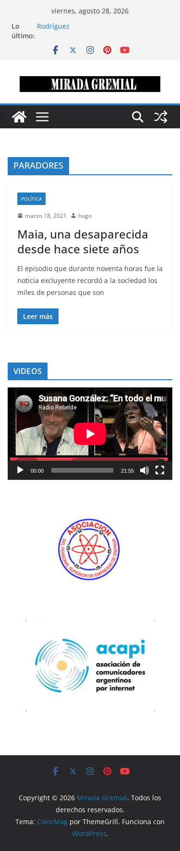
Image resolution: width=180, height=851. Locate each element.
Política (31, 198)
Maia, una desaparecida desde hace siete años (82, 241)
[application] (90, 433)
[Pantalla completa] (160, 470)
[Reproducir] (20, 470)
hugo (85, 216)
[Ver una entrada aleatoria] (160, 116)
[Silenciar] (144, 470)
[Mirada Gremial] (19, 116)
